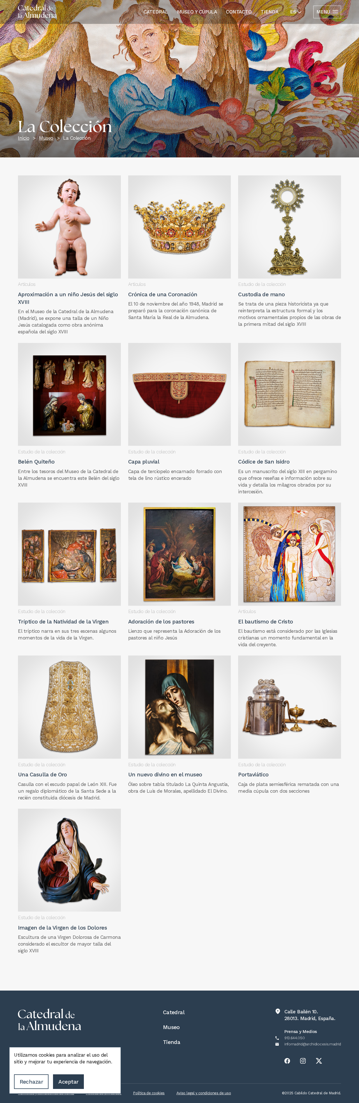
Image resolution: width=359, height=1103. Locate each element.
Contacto (239, 12)
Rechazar (31, 1082)
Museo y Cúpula (197, 12)
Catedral (156, 12)
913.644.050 (294, 1038)
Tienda (269, 12)
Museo (171, 1027)
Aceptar (68, 1082)
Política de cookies (149, 1093)
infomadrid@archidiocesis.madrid (312, 1044)
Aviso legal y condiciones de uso (203, 1093)
